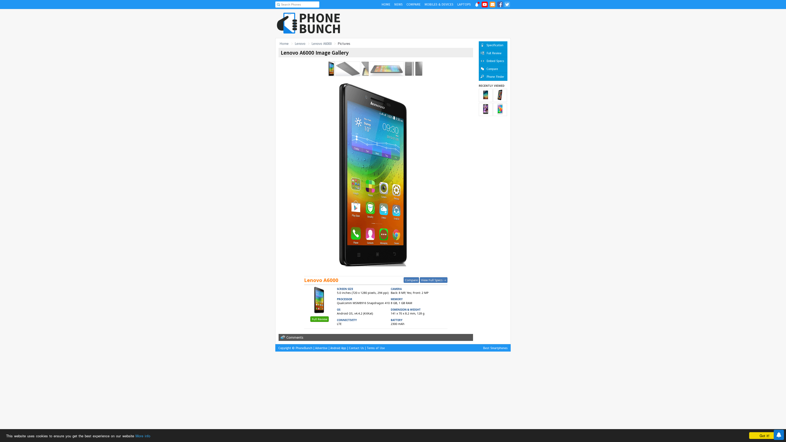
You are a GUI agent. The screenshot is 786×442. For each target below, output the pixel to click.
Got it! (764, 435)
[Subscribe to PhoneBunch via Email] (492, 5)
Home (284, 43)
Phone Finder (495, 77)
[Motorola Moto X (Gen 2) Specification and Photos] (500, 95)
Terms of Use (376, 348)
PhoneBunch (304, 348)
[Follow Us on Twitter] (507, 5)
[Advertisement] (436, 23)
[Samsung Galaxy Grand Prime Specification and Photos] (500, 109)
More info (143, 435)
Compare (411, 280)
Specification (495, 45)
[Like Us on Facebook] (499, 5)
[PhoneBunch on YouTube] (485, 5)
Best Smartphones (495, 348)
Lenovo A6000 (322, 43)
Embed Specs (495, 61)
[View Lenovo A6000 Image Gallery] (319, 300)
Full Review (319, 319)
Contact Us (356, 348)
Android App (338, 348)
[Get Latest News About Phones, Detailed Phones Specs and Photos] (287, 23)
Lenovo (300, 43)
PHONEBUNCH (320, 23)
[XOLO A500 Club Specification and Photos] (486, 109)
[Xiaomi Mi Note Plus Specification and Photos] (486, 95)
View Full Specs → (433, 280)
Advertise (321, 348)
